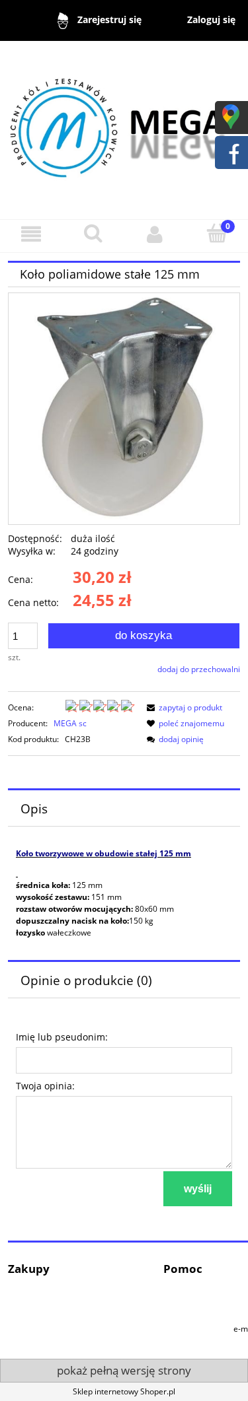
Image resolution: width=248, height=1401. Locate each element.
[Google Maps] (230, 115)
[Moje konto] (155, 234)
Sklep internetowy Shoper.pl (124, 1391)
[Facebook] (230, 150)
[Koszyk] (217, 233)
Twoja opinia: (45, 1085)
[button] (31, 234)
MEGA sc (70, 723)
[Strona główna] (124, 123)
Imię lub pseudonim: (62, 1037)
